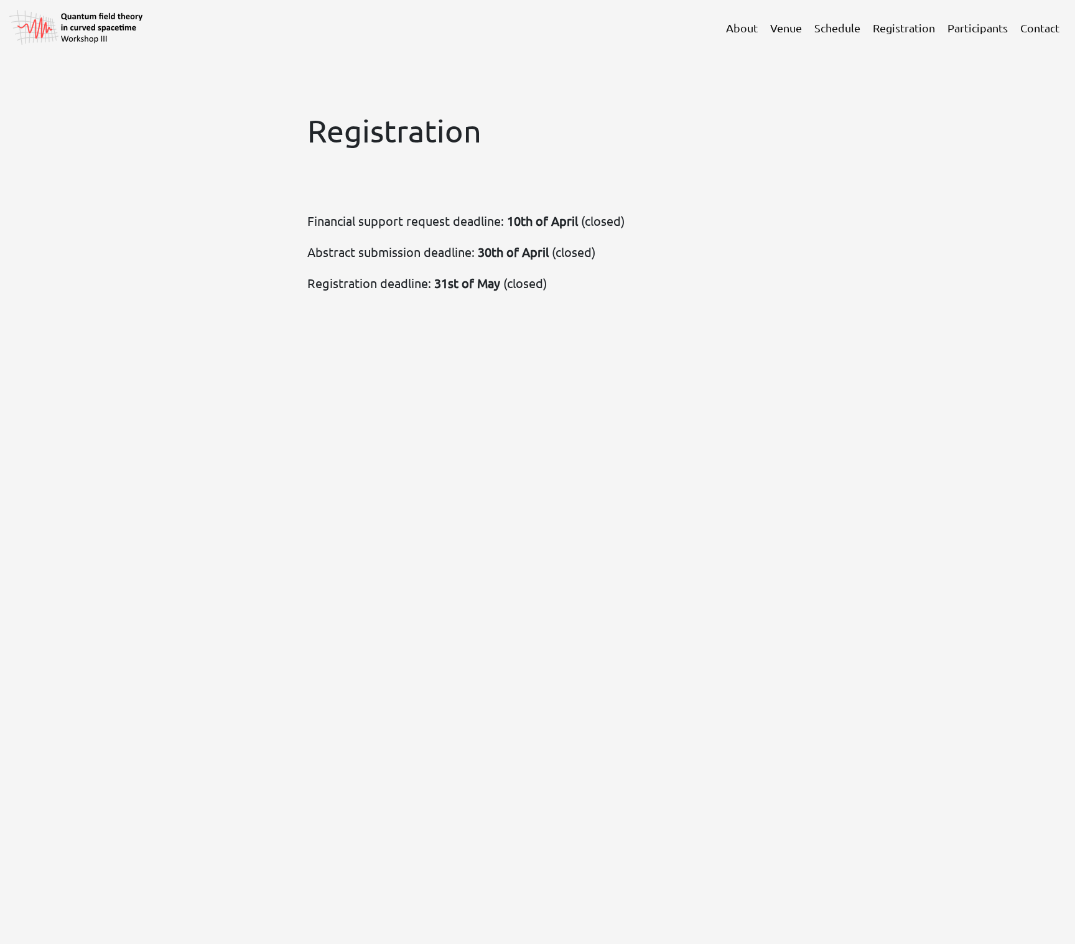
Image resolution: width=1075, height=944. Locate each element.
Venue (786, 27)
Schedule (837, 27)
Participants (977, 27)
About (742, 27)
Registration (904, 27)
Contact (1039, 27)
